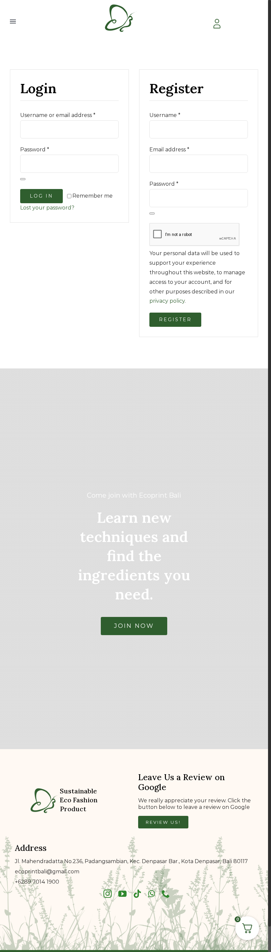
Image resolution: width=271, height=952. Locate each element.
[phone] (166, 894)
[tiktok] (137, 894)
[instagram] (107, 894)
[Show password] (22, 179)
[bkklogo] (120, 4)
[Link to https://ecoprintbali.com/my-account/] (216, 24)
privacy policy (167, 301)
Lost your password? (47, 208)
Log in (41, 196)
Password (34, 149)
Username (164, 115)
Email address (169, 149)
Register (175, 320)
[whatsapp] (151, 894)
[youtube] (122, 894)
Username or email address (58, 115)
